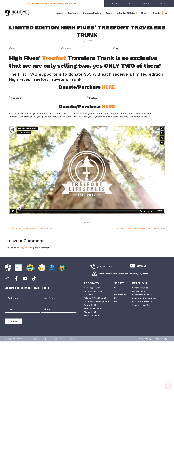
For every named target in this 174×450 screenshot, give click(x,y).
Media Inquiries (139, 291)
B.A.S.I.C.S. (89, 295)
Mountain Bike (120, 295)
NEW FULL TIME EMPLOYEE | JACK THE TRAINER (142, 228)
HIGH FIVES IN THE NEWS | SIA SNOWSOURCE (33, 228)
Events (109, 13)
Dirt (116, 301)
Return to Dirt (90, 305)
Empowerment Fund (93, 291)
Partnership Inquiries (142, 295)
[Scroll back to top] (167, 415)
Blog (131, 3)
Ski (115, 288)
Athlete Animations (93, 308)
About (59, 13)
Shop (143, 13)
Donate (156, 13)
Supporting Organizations (144, 298)
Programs (73, 13)
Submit (13, 321)
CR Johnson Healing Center (96, 301)
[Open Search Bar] (166, 13)
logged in (25, 247)
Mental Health (90, 312)
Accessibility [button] (161, 339)
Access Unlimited (92, 315)
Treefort (54, 58)
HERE (108, 87)
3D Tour (115, 3)
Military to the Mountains (96, 298)
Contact (163, 3)
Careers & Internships (142, 301)
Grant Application (92, 13)
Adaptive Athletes (126, 13)
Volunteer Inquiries (141, 305)
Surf (116, 291)
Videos (146, 3)
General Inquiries (140, 288)
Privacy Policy (145, 339)
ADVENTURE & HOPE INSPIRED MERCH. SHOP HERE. (52, 3)
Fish (116, 298)
